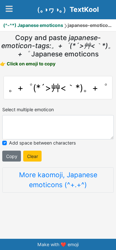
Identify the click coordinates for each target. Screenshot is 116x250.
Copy (11, 156)
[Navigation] (9, 8)
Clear (32, 156)
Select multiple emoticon (28, 109)
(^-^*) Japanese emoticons (33, 25)
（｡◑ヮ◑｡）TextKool (66, 9)
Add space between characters (42, 143)
